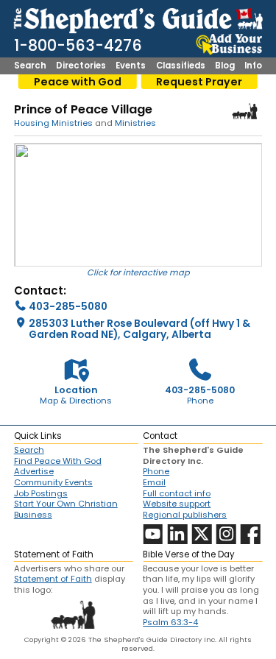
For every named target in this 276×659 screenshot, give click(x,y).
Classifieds (180, 66)
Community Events (53, 482)
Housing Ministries (53, 123)
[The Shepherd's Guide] (138, 18)
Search (30, 66)
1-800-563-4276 (78, 45)
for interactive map (150, 272)
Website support (176, 504)
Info (253, 66)
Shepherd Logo (245, 111)
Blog (225, 66)
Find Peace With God (58, 461)
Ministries (135, 123)
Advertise (34, 471)
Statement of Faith (53, 579)
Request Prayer (199, 81)
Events (131, 66)
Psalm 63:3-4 (170, 622)
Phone (156, 471)
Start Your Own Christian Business (66, 509)
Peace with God (77, 81)
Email (154, 482)
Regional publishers (185, 515)
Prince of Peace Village (83, 109)
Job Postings (41, 493)
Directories (81, 66)
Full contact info (176, 493)
